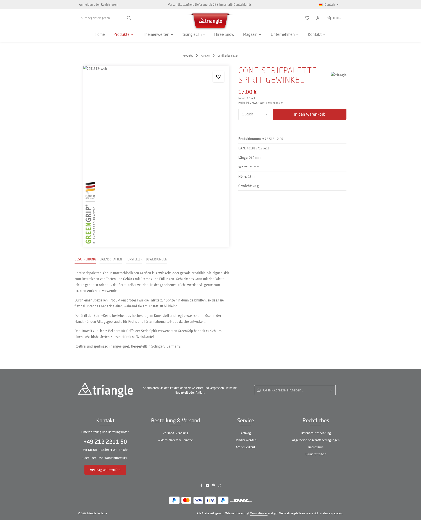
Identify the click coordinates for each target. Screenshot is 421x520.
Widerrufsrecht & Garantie (175, 440)
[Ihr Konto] (318, 18)
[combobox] (101, 18)
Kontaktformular (116, 458)
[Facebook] (202, 486)
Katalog (246, 433)
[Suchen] (129, 18)
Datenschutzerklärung (316, 433)
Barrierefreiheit (315, 454)
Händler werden (246, 440)
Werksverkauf (245, 447)
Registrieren (109, 4)
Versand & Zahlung (175, 433)
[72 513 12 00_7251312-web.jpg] (156, 156)
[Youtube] (208, 486)
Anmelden (86, 4)
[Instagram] (219, 486)
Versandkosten (259, 513)
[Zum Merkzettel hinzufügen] (218, 76)
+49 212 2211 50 (105, 441)
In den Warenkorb (309, 114)
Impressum (315, 447)
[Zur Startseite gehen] (210, 19)
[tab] (85, 260)
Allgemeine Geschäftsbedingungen (316, 440)
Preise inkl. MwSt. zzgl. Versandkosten (260, 102)
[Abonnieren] (331, 390)
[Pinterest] (214, 486)
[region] (152, 156)
